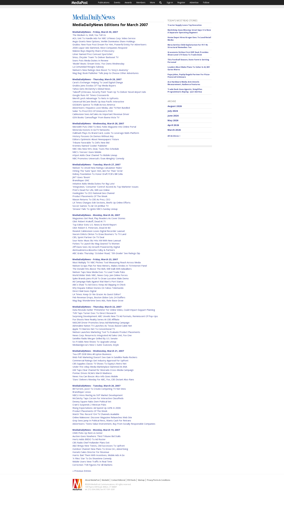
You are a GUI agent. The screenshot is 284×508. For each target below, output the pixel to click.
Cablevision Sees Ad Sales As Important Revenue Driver (100, 114)
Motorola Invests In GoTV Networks (91, 129)
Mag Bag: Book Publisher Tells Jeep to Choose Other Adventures (105, 73)
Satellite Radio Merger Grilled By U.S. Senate (95, 338)
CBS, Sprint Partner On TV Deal (88, 237)
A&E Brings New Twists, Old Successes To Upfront (98, 445)
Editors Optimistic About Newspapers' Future (95, 139)
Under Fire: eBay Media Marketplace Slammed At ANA (99, 366)
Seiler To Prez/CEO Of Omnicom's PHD (92, 110)
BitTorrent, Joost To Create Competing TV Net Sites (99, 388)
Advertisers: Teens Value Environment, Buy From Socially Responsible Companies (113, 423)
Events (117, 2)
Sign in (170, 2)
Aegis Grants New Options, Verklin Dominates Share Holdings (103, 41)
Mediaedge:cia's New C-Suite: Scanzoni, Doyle (95, 344)
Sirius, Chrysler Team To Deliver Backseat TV (95, 57)
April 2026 (173, 125)
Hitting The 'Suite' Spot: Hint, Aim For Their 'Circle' (97, 170)
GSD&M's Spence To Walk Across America (93, 104)
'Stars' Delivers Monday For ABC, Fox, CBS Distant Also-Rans (103, 379)
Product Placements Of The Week (89, 196)
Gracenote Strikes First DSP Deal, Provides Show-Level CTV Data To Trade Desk (188, 53)
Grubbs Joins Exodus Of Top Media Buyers (94, 85)
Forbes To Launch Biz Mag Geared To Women (96, 243)
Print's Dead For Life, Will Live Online (91, 189)
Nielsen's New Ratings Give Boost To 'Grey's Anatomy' (100, 69)
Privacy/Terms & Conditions (158, 480)
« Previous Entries (81, 470)
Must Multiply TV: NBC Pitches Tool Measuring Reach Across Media (106, 262)
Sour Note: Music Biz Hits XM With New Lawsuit (96, 240)
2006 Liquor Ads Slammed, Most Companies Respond (99, 47)
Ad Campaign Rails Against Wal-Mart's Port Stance (97, 281)
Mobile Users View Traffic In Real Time (92, 461)
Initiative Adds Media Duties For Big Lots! (93, 183)
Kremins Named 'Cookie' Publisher (89, 145)
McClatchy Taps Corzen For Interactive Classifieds (98, 398)
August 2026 (175, 106)
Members (140, 2)
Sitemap (141, 480)
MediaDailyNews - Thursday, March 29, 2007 (96, 79)
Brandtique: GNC (80, 180)
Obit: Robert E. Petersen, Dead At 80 (91, 227)
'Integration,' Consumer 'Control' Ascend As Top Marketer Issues (105, 186)
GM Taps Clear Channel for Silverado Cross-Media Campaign (103, 369)
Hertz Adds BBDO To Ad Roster (89, 439)
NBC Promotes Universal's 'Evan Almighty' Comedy (98, 158)
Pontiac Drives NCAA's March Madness (92, 373)
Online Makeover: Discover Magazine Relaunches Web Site (102, 417)
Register (181, 2)
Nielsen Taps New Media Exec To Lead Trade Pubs (98, 272)
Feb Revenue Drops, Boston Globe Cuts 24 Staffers (98, 297)
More (152, 2)
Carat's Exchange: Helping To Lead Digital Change (97, 82)
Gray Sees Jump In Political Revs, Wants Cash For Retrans (101, 420)
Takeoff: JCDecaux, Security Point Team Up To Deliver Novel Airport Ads (109, 91)
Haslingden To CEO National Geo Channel (93, 193)
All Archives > (174, 136)
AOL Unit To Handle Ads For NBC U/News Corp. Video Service (103, 38)
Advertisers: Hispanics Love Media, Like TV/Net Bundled (101, 107)
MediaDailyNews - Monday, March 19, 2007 (96, 429)
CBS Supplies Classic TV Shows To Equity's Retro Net (99, 363)
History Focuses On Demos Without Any (93, 136)
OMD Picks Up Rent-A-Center (87, 432)
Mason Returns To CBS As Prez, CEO (91, 199)
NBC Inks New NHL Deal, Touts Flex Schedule (95, 148)
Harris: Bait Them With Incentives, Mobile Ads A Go (98, 455)
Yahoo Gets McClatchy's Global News (91, 88)
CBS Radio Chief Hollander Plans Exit (90, 442)
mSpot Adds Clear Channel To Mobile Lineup (94, 155)
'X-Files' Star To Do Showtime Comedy (92, 458)
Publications (103, 2)
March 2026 (174, 129)
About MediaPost (92, 480)
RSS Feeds (131, 480)
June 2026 (173, 115)
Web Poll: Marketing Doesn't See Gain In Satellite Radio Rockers (104, 357)
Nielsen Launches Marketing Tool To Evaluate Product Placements (106, 332)
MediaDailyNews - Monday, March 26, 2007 (96, 214)
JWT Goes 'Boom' (81, 177)
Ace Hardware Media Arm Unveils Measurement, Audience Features (184, 83)
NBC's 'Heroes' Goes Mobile (86, 152)
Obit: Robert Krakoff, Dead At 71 (89, 221)
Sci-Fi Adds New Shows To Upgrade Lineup (94, 341)
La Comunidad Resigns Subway (88, 66)
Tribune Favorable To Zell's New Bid (90, 142)
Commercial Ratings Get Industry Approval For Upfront (100, 360)
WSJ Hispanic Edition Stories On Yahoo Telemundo (98, 287)
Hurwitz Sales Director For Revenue (90, 452)
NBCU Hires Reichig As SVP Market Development (97, 395)
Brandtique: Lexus (81, 391)
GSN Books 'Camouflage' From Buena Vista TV (95, 117)
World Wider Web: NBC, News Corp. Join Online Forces (100, 275)
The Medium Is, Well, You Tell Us (89, 34)
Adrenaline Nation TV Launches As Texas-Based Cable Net (102, 325)
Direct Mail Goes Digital (84, 290)
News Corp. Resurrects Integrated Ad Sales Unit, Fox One (102, 335)
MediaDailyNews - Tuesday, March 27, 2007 (96, 164)
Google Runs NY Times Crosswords (90, 95)
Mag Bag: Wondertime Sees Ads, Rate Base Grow (97, 300)
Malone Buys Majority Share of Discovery (93, 50)
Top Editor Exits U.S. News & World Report (94, 224)
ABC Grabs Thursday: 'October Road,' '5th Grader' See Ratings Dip (106, 253)
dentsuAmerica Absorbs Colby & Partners (93, 249)
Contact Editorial (118, 480)
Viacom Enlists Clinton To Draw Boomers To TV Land (99, 234)
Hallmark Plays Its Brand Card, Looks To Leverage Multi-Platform (105, 132)
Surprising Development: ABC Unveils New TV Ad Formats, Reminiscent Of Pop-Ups (115, 316)
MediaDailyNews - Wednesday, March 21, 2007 (98, 350)
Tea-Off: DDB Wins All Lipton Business (91, 354)
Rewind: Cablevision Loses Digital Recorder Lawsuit (98, 230)
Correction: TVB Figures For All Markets (92, 464)
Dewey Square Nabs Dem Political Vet (91, 401)
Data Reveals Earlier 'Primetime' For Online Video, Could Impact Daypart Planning (113, 309)
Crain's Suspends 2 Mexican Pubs (89, 404)
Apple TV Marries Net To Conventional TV (93, 328)
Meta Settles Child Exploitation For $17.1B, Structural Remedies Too (188, 46)
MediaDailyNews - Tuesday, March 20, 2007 (96, 385)
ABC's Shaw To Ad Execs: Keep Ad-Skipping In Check (98, 284)
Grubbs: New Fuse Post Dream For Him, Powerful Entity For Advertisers (109, 44)
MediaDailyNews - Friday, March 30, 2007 (95, 31)
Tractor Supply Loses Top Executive (185, 25)
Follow (206, 2)
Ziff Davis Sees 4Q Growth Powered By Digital (96, 246)
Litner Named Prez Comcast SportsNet (92, 54)
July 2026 (173, 110)
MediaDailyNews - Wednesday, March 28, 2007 (98, 123)
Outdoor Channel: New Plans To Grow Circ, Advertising (100, 448)
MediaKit (105, 480)
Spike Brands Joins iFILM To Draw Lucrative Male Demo (100, 278)
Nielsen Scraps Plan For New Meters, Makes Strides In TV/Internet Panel (109, 265)
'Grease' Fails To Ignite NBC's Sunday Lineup (95, 208)
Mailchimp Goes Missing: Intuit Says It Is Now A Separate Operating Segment (189, 31)
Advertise (194, 2)
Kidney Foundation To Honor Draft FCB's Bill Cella (97, 173)
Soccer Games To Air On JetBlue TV (90, 205)
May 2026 (173, 120)
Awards (128, 2)
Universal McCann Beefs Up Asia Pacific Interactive (98, 101)
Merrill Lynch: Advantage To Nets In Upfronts (95, 98)
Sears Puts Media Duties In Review (90, 60)
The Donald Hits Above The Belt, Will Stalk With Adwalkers (102, 268)
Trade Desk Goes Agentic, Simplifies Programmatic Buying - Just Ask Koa (185, 90)
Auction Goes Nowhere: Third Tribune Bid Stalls (96, 436)
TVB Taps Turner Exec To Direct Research (94, 313)
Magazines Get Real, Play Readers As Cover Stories (98, 218)
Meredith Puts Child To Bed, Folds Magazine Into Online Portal (104, 126)
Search (160, 2)
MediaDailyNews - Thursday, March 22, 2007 (96, 306)
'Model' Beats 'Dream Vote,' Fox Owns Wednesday (98, 63)
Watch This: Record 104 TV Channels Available (95, 414)
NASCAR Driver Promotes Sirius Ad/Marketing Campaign (100, 322)
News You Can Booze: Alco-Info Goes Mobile (95, 376)
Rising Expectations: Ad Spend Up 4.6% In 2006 (96, 407)
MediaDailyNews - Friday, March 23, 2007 (95, 259)
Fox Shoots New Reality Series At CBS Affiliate (95, 319)
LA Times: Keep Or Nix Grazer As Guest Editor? (96, 294)
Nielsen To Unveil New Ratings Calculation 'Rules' (97, 167)
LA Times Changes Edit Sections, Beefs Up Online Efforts (101, 202)
